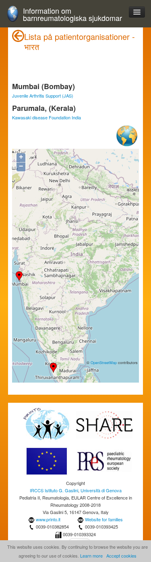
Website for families (104, 519)
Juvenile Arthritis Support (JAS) (42, 95)
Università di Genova (101, 490)
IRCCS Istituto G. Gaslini (54, 490)
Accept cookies (121, 555)
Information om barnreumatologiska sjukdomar (72, 14)
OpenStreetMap (104, 362)
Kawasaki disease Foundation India (46, 117)
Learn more (91, 555)
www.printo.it (48, 519)
